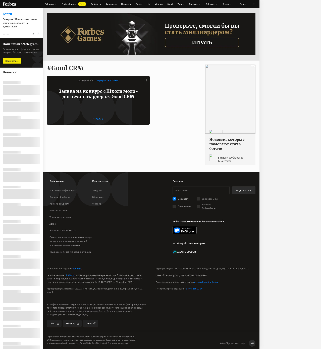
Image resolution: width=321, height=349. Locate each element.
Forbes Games (73, 4)
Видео (139, 4)
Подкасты (126, 4)
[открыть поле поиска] (254, 4)
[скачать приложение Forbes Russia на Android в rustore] (185, 230)
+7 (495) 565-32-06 (193, 288)
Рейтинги (96, 4)
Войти (243, 4)
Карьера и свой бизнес (107, 80)
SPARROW (70, 323)
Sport (170, 4)
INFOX (89, 323)
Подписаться (243, 190)
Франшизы (111, 4)
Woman (159, 4)
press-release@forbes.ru (206, 281)
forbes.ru (76, 268)
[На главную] (9, 4)
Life (148, 4)
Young (181, 4)
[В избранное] (145, 80)
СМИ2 (52, 323)
